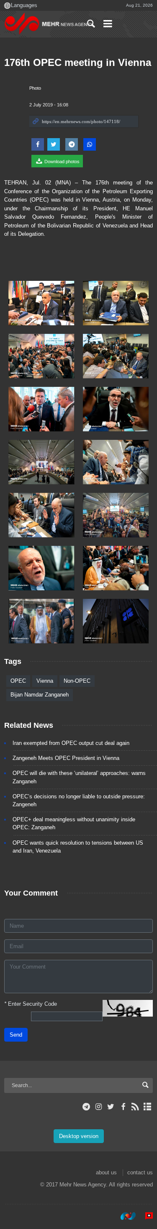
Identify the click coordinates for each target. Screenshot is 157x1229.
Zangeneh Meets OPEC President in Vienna (66, 758)
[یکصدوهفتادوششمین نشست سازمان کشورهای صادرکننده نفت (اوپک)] (41, 515)
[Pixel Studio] (145, 1216)
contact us (140, 1172)
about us (106, 1172)
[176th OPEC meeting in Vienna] (41, 303)
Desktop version (78, 1136)
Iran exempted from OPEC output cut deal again (71, 743)
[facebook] (123, 1107)
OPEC (18, 681)
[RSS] (135, 1107)
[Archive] (147, 1107)
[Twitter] (111, 1107)
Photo (35, 88)
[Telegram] (86, 1107)
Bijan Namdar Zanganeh (39, 694)
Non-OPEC (77, 681)
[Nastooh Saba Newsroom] (124, 1216)
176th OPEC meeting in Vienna (77, 62)
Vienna (44, 681)
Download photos (61, 161)
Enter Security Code (30, 1004)
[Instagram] (98, 1107)
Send (16, 1035)
